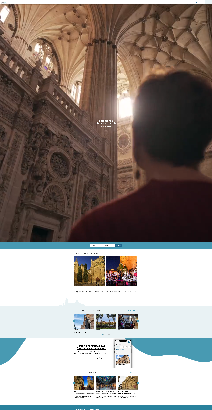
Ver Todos (132, 253)
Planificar (118, 245)
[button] (80, 2)
